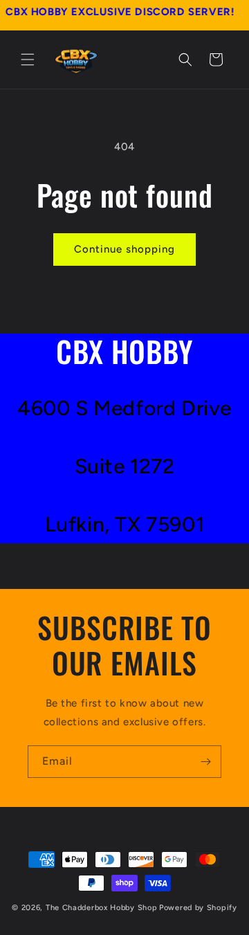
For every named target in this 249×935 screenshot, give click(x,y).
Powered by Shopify (198, 907)
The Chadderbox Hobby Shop (102, 907)
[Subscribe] (205, 761)
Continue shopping (124, 249)
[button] (27, 59)
